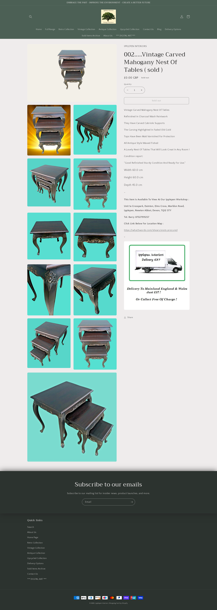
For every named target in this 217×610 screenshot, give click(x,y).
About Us (31, 532)
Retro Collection (35, 543)
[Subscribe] (131, 502)
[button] (30, 16)
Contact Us (32, 574)
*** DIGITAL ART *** (36, 579)
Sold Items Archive (36, 569)
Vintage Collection (36, 548)
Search (30, 527)
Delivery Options (35, 563)
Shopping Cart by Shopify (118, 603)
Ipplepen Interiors (101, 603)
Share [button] (130, 317)
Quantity (128, 84)
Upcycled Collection (37, 558)
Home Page (32, 537)
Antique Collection (36, 553)
